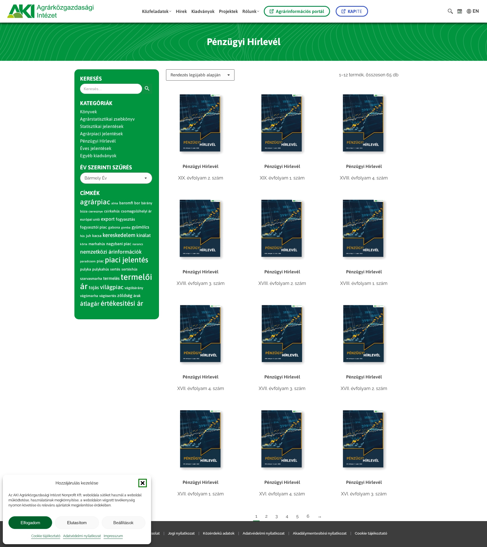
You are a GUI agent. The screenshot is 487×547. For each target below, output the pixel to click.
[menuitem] (156, 11)
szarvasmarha (91, 278)
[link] (459, 11)
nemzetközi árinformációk (111, 252)
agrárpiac (95, 202)
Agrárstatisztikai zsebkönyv (107, 118)
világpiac (111, 287)
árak (137, 295)
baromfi (126, 203)
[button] (142, 483)
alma (114, 203)
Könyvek (88, 111)
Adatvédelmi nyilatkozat (82, 536)
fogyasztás (125, 219)
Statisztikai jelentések (101, 126)
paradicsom (88, 261)
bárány (146, 203)
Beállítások (123, 522)
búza (83, 211)
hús (82, 236)
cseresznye (95, 211)
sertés (115, 269)
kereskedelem (119, 235)
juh (88, 236)
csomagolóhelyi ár (136, 211)
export (108, 219)
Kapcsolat (151, 533)
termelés (111, 278)
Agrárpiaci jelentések (101, 133)
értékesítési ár (122, 303)
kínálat (143, 235)
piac (100, 261)
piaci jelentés (126, 259)
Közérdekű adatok (218, 533)
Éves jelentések (95, 148)
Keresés (91, 78)
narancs (137, 244)
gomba (125, 227)
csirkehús (112, 211)
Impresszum (113, 536)
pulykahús (100, 269)
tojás (94, 287)
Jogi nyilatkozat (181, 533)
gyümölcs (140, 227)
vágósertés (107, 296)
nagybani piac (118, 244)
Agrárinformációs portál (300, 11)
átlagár (89, 303)
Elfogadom (30, 522)
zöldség (124, 295)
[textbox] (96, 178)
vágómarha (89, 296)
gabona (114, 227)
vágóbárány (134, 288)
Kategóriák (96, 103)
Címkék (90, 193)
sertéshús (129, 269)
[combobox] (116, 178)
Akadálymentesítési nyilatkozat (320, 533)
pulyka (85, 269)
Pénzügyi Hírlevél (200, 166)
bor (137, 203)
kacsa (96, 236)
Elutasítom (77, 522)
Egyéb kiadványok (98, 155)
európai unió (90, 219)
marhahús (96, 244)
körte (83, 244)
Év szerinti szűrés (106, 167)
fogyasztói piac (93, 227)
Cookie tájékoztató (45, 536)
